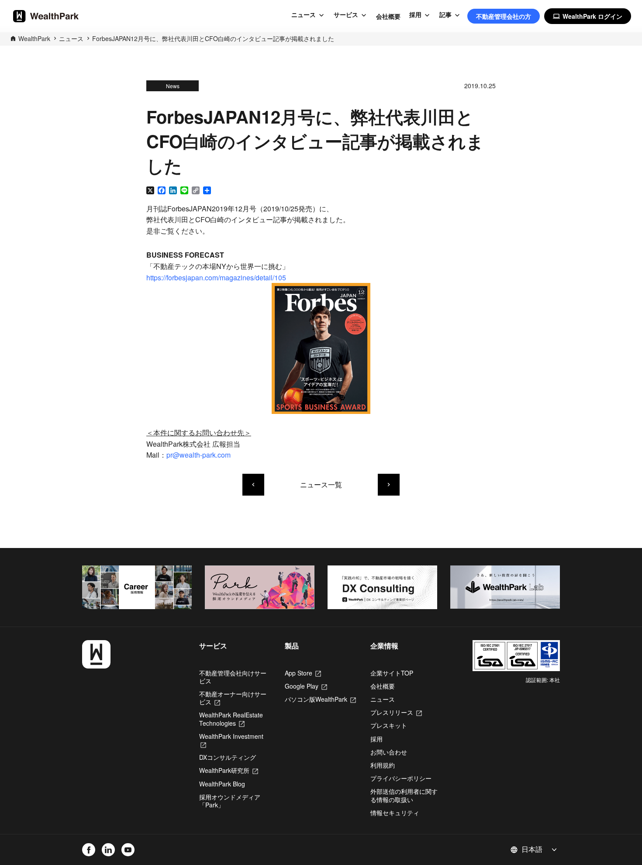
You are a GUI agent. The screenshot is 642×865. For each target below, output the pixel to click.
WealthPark (34, 38)
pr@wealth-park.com (198, 455)
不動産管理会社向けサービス (232, 677)
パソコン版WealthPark (320, 699)
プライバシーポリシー (400, 778)
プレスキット (388, 725)
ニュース (303, 14)
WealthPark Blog (222, 783)
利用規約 (382, 765)
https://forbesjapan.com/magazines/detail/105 (216, 277)
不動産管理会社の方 (503, 16)
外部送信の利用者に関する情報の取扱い (404, 795)
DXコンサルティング (227, 757)
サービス (346, 14)
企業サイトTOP (391, 673)
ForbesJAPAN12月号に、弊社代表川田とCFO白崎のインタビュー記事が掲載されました (213, 38)
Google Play (306, 686)
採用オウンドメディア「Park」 (229, 801)
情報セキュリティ (394, 812)
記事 (445, 14)
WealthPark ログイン (587, 16)
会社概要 (388, 16)
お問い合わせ (388, 752)
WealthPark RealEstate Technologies (231, 718)
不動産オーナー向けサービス (232, 697)
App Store (303, 673)
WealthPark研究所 (228, 770)
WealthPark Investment (231, 740)
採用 (415, 14)
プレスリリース (396, 712)
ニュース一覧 (321, 484)
